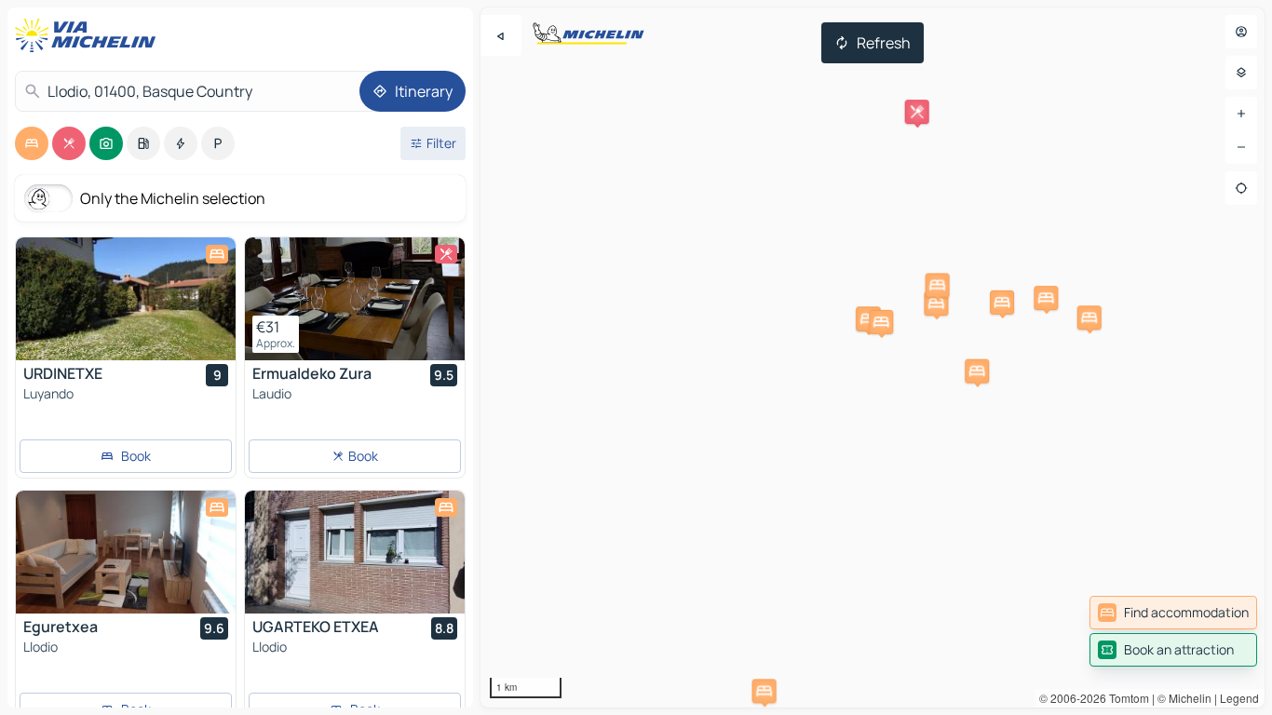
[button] (764, 691)
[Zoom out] (1241, 147)
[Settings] (1241, 72)
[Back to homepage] (89, 35)
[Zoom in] (1241, 113)
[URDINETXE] (126, 298)
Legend (1239, 698)
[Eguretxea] (126, 552)
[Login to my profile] (1241, 31)
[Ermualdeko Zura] (355, 298)
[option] (31, 143)
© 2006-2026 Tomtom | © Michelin (1125, 698)
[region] (872, 357)
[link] (1173, 612)
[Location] (1241, 188)
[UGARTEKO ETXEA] (355, 552)
